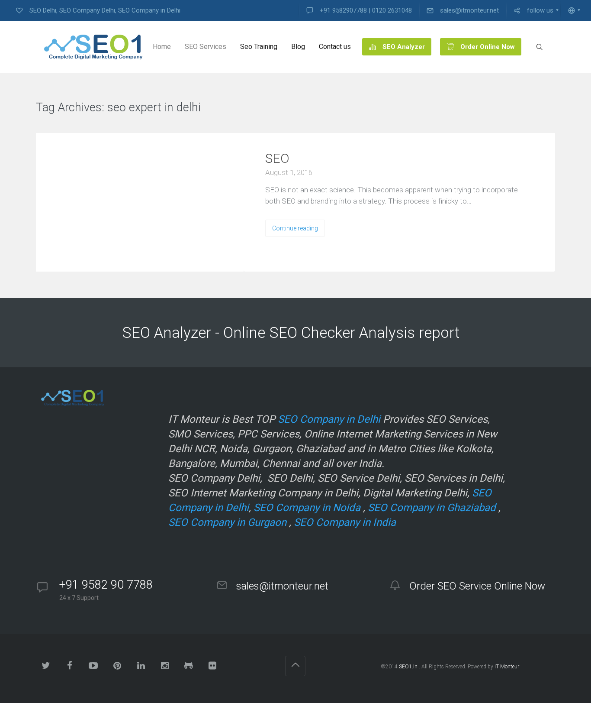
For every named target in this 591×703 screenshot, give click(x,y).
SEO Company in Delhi (329, 419)
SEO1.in (408, 667)
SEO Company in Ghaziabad (432, 508)
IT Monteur (507, 667)
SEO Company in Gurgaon (227, 522)
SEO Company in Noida (307, 508)
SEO (277, 158)
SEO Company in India (345, 522)
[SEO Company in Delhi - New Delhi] (90, 47)
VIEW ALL (227, 108)
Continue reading (295, 228)
